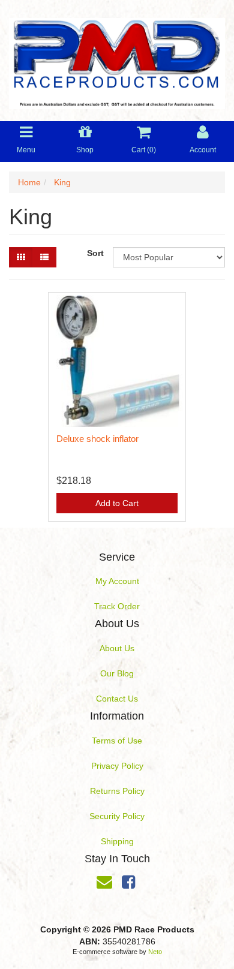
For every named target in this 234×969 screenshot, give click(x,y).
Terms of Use (117, 740)
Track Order (117, 606)
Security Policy (117, 816)
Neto (155, 951)
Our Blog (117, 673)
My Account (117, 581)
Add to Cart (117, 503)
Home (29, 182)
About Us (117, 648)
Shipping (117, 841)
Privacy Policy (117, 766)
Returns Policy (117, 791)
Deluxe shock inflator (97, 439)
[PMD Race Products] (117, 60)
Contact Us (117, 698)
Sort (95, 253)
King (62, 182)
